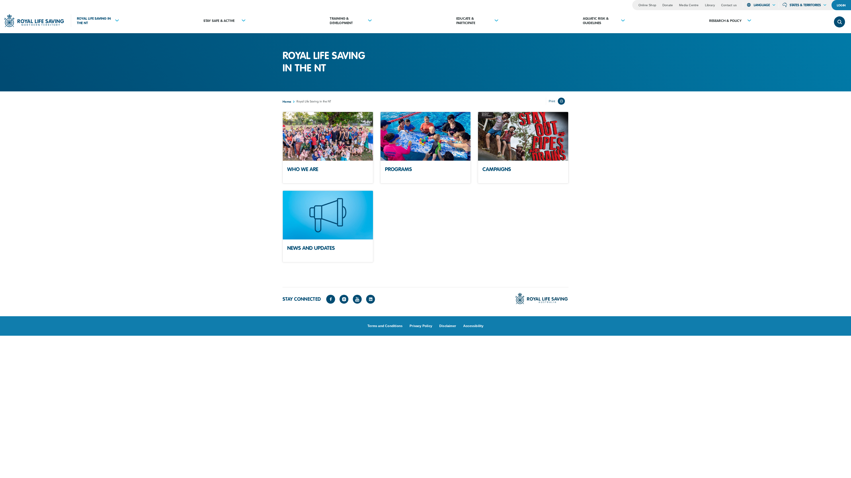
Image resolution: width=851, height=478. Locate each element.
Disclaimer (447, 326)
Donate (667, 5)
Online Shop (647, 5)
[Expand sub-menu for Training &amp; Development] (369, 21)
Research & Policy (725, 21)
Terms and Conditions (384, 326)
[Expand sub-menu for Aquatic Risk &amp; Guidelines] (622, 21)
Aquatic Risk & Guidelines (596, 20)
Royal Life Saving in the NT (94, 20)
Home (287, 102)
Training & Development (341, 20)
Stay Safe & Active (219, 21)
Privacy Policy (421, 326)
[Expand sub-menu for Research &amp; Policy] (749, 21)
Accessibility (473, 326)
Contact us (729, 5)
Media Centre (689, 5)
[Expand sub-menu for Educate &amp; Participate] (496, 21)
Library (710, 5)
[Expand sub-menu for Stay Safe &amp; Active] (243, 21)
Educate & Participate (465, 20)
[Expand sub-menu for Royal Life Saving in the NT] (117, 21)
